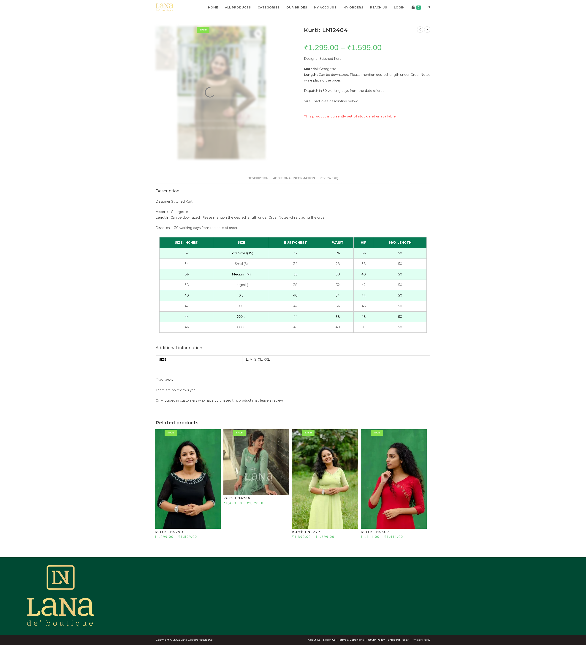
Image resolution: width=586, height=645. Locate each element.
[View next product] (427, 29)
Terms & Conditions (351, 639)
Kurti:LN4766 (236, 498)
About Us (314, 639)
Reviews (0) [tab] (329, 178)
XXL (267, 359)
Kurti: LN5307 (375, 532)
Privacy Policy (421, 639)
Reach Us (329, 639)
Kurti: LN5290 (169, 532)
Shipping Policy (398, 639)
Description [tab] (258, 178)
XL (260, 359)
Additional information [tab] (294, 178)
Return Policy (376, 639)
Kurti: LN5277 (306, 532)
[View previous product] (420, 29)
